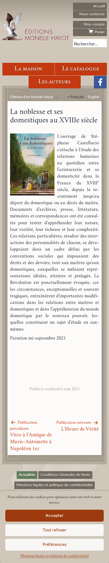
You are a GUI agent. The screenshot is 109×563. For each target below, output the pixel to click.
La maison (28, 69)
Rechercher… (86, 44)
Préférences (54, 544)
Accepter (54, 515)
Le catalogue (80, 69)
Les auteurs (54, 82)
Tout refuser (54, 529)
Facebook (100, 82)
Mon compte (94, 24)
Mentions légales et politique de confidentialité (54, 556)
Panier (99, 32)
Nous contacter (92, 14)
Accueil (99, 6)
